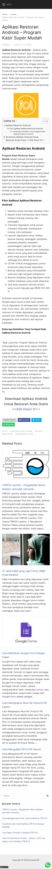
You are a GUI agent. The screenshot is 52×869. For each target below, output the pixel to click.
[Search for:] (26, 795)
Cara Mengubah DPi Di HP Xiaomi (21, 749)
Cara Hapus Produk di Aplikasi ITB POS (20, 832)
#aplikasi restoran (21, 431)
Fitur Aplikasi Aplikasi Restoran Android (26, 128)
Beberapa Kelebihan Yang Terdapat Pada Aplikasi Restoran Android (29, 133)
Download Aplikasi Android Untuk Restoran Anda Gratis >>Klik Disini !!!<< (25, 138)
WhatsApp (9, 424)
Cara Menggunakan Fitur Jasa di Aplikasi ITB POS (24, 818)
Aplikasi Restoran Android (18, 125)
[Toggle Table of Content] (44, 121)
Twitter (37, 420)
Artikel (13, 14)
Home (4, 14)
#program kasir (24, 434)
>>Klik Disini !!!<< (26, 409)
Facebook (25, 420)
